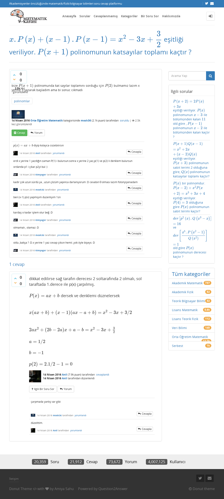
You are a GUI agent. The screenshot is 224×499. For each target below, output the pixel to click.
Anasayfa (69, 16)
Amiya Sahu (64, 488)
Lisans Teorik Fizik (185, 319)
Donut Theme (20, 488)
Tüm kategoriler (191, 273)
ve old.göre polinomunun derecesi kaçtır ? (191, 237)
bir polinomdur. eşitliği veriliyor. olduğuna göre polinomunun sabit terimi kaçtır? (191, 197)
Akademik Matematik (187, 283)
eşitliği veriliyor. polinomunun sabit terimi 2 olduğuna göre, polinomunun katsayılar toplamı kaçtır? (191, 160)
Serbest (177, 346)
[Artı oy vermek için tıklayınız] (14, 75)
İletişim (14, 479)
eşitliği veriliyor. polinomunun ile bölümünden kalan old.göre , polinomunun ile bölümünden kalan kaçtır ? (191, 119)
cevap (21, 133)
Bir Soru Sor (150, 16)
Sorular (84, 16)
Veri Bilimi (179, 328)
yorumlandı (59, 153)
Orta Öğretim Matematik (46, 120)
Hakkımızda (171, 16)
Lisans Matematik (185, 310)
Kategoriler (129, 16)
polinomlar (22, 101)
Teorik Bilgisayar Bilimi (188, 301)
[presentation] (85, 39)
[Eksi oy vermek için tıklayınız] (14, 79)
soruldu (124, 120)
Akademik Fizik (182, 292)
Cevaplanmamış (106, 16)
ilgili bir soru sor (44, 389)
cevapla (136, 152)
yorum (38, 133)
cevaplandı (102, 374)
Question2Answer (113, 488)
